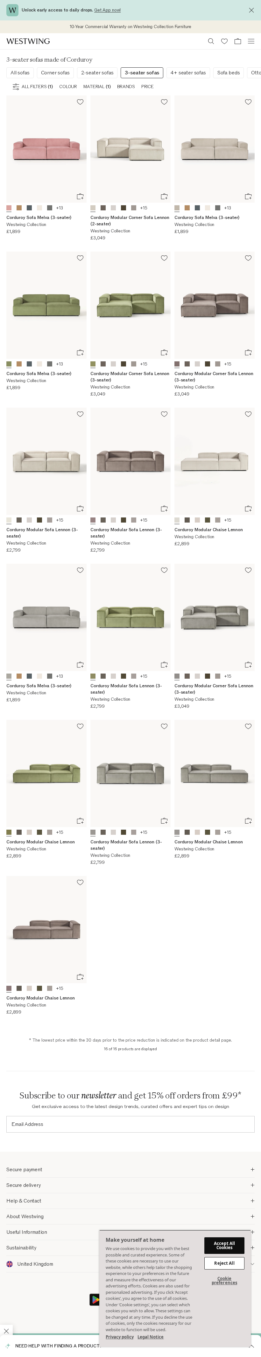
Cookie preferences (224, 1280)
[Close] (253, 10)
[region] (175, 1288)
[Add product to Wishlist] (80, 102)
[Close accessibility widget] (6, 1331)
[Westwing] (28, 41)
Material (96, 87)
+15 (143, 208)
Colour (68, 87)
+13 (59, 208)
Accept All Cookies (224, 1245)
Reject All (224, 1263)
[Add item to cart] (80, 196)
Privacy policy (120, 1337)
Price (147, 87)
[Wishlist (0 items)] (224, 41)
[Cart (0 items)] (237, 41)
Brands (126, 87)
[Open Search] (211, 41)
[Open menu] (251, 41)
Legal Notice (151, 1337)
